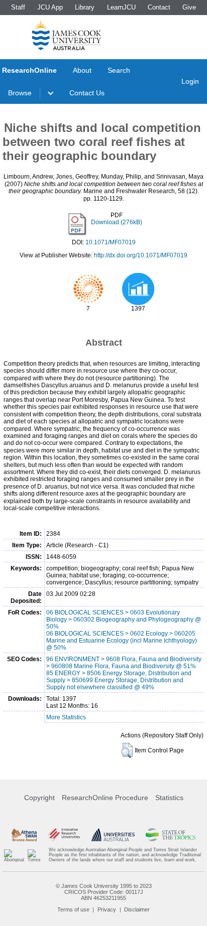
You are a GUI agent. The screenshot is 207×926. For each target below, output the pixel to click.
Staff (18, 7)
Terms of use (73, 909)
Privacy (106, 909)
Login (190, 81)
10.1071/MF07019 (110, 242)
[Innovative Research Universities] (64, 834)
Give (189, 7)
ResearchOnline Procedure (105, 798)
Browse (20, 93)
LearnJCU (121, 7)
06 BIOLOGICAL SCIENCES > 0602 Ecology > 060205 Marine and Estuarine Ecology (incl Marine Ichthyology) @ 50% (121, 640)
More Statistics (66, 717)
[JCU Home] (66, 34)
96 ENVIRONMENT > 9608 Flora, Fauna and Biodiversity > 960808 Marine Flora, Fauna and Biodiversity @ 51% (123, 663)
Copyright (39, 798)
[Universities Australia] (113, 834)
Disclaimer (137, 909)
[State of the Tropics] (170, 834)
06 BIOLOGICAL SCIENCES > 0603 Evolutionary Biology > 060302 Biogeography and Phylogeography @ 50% (123, 619)
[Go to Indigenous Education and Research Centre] (14, 855)
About (82, 70)
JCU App (50, 7)
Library (84, 7)
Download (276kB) (116, 222)
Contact (159, 7)
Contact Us (87, 93)
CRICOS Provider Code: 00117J (103, 892)
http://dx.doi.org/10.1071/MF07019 (140, 255)
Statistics (169, 798)
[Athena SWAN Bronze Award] (24, 834)
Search (119, 70)
